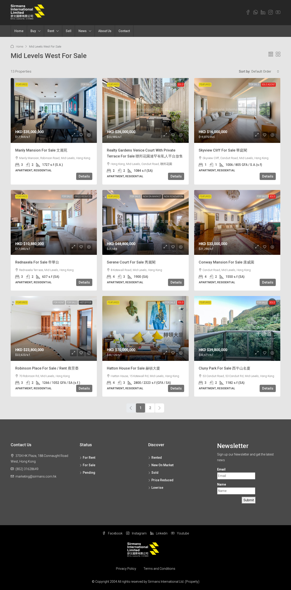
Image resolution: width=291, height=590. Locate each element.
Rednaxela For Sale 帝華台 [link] (37, 262)
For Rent (58, 302)
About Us (104, 31)
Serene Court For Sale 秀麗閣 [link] (131, 262)
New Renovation (173, 196)
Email (221, 469)
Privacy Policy (126, 568)
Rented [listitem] (156, 457)
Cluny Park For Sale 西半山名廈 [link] (224, 368)
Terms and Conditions (159, 568)
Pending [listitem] (89, 472)
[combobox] (265, 71)
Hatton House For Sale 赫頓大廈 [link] (133, 368)
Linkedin (161, 533)
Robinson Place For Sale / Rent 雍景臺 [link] (47, 368)
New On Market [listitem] (162, 465)
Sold (180, 84)
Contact (124, 31)
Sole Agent (268, 84)
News (82, 31)
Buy (33, 31)
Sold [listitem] (154, 472)
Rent (51, 31)
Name (221, 484)
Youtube (182, 533)
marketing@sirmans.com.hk (35, 476)
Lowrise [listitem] (157, 487)
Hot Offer (85, 302)
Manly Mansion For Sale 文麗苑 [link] (41, 150)
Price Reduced (83, 196)
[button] (270, 54)
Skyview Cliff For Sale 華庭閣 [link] (223, 150)
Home (18, 31)
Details (84, 176)
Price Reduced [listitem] (162, 480)
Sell (68, 31)
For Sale (86, 84)
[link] (54, 110)
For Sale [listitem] (89, 465)
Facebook (115, 533)
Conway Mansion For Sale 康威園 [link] (226, 262)
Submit (248, 500)
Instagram (139, 533)
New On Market (152, 196)
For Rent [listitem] (89, 457)
